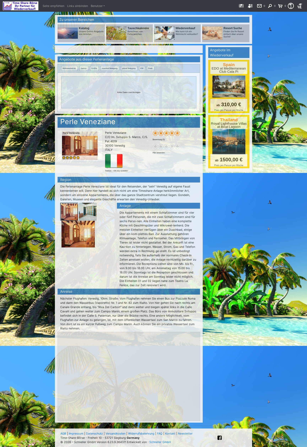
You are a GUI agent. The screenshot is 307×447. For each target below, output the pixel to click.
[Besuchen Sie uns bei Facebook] (219, 437)
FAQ (159, 433)
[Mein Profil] (250, 6)
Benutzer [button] (97, 6)
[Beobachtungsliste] (290, 6)
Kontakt (170, 433)
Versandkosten (115, 433)
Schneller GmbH (160, 442)
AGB (63, 433)
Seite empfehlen (53, 6)
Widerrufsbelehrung (141, 433)
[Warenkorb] (299, 6)
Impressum (76, 433)
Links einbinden (77, 6)
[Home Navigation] (241, 6)
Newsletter (185, 433)
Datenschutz (94, 433)
